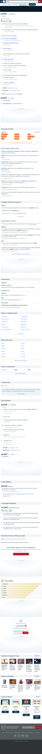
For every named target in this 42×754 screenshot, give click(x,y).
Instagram (26, 735)
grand (3, 151)
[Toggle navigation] (1, 1)
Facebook (15, 735)
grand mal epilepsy (6, 329)
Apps (12, 732)
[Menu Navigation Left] (1, 4)
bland (3, 346)
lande (22, 351)
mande (3, 354)
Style (2, 385)
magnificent (9, 151)
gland (3, 351)
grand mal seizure (25, 329)
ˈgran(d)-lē (10, 88)
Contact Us (24, 732)
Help (3, 732)
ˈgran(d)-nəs (12, 90)
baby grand (4, 316)
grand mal (23, 327)
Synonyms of (5, 18)
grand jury (23, 324)
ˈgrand (3, 16)
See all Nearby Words (20, 373)
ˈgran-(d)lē (11, 447)
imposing (16, 151)
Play (5, 711)
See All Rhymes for (21, 360)
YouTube (23, 735)
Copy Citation (21, 394)
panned (3, 356)
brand (22, 346)
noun (12, 98)
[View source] (26, 232)
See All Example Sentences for (21, 254)
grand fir (4, 324)
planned (23, 356)
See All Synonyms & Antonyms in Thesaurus (20, 142)
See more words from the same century (11, 307)
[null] (25, 625)
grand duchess (5, 319)
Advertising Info (17, 732)
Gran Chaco (4, 370)
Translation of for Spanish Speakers (15, 539)
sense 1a (24, 295)
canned (3, 348)
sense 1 (20, 300)
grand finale (24, 321)
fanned (22, 348)
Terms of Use (37, 732)
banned (23, 343)
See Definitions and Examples (21, 628)
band (3, 343)
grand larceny (5, 327)
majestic (28, 151)
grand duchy (24, 319)
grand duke (4, 321)
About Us (8, 732)
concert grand (24, 316)
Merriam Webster (3, 727)
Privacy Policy (30, 732)
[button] (23, 4)
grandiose (35, 151)
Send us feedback (33, 224)
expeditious (20, 626)
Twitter (19, 735)
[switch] (6, 21)
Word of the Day (21, 623)
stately (22, 151)
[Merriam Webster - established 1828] (4, 1)
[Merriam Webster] (21, 621)
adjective (13, 14)
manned (23, 354)
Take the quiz (37, 717)
